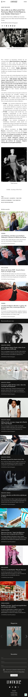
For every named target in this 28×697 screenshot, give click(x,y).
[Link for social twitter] (9, 687)
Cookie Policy (14, 694)
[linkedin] (8, 26)
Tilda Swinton (16, 200)
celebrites (12, 198)
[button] (25, 166)
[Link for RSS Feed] (18, 687)
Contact (14, 690)
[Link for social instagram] (15, 687)
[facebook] (4, 26)
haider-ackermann (6, 200)
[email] (2, 26)
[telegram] (15, 26)
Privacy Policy (21, 671)
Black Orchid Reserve (7, 202)
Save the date (5, 198)
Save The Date (5, 7)
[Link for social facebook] (12, 687)
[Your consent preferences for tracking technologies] (25, 694)
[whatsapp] (13, 26)
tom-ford (18, 198)
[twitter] (11, 26)
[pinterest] (6, 26)
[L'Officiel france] (14, 2)
